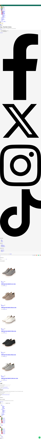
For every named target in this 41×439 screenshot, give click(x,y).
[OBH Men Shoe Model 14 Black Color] (8, 351)
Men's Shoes (2, 282)
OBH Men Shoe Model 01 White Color (8, 331)
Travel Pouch (2, 414)
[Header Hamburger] (0, 22)
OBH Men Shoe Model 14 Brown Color (8, 307)
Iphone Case (3, 13)
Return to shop (1, 401)
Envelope (3, 16)
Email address (2, 392)
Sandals (3, 18)
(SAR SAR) (3, 8)
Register (1, 394)
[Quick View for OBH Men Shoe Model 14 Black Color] (4, 352)
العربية (2, 425)
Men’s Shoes (3, 11)
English (2, 436)
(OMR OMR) (3, 431)
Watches (3, 12)
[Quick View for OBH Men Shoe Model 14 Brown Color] (4, 305)
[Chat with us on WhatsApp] (39, 437)
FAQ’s (1, 250)
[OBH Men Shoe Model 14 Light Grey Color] (8, 375)
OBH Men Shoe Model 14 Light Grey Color (9, 378)
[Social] (20, 141)
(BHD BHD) (3, 433)
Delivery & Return (3, 245)
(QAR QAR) (3, 432)
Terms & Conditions (3, 246)
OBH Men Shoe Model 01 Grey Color (8, 283)
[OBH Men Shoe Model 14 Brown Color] (8, 304)
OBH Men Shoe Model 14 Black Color (8, 354)
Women (2, 14)
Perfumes (2, 20)
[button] (1, 438)
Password (2, 393)
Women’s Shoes (3, 15)
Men (1, 10)
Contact (2, 251)
